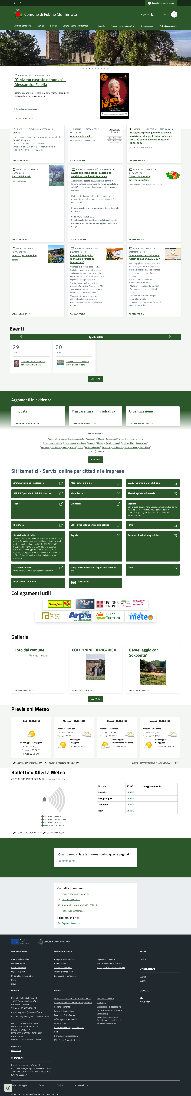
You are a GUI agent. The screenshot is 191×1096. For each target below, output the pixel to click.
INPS (56, 1031)
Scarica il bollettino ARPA (28, 832)
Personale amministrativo (22, 975)
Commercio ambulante (53, 443)
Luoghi (143, 976)
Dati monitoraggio (19, 1085)
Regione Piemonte (20, 3)
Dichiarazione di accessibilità (66, 1035)
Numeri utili (16, 1050)
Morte (65, 447)
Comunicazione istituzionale (75, 443)
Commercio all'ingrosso (115, 439)
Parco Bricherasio (21, 176)
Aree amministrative (20, 959)
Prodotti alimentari (92, 447)
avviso (16, 132)
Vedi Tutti (95, 459)
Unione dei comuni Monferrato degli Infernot (73, 1002)
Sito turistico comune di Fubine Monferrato (72, 998)
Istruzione (45, 447)
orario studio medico (81, 136)
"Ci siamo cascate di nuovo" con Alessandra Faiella (33, 363)
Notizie (143, 959)
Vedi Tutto (95, 378)
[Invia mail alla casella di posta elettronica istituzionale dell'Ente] (31, 1012)
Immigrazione (141, 443)
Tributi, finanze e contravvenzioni (111, 967)
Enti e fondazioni (18, 967)
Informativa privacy (105, 998)
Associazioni (90, 439)
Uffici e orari (16, 1046)
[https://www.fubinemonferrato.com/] (108, 616)
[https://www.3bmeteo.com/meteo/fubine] (140, 616)
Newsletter (145, 1001)
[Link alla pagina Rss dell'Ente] (141, 998)
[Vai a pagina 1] (83, 68)
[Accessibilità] (8, 1088)
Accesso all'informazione (57, 439)
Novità (40, 25)
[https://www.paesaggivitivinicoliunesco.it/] (134, 604)
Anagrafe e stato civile (64, 959)
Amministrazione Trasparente (109, 1010)
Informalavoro (60, 1023)
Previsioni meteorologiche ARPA (63, 762)
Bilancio (101, 439)
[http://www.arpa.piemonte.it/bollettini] (79, 616)
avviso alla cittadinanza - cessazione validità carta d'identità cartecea (91, 174)
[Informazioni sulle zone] (54, 779)
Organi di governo (19, 971)
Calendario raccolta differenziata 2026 (139, 178)
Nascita (73, 447)
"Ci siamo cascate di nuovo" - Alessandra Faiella (40, 82)
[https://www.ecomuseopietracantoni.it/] (51, 616)
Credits (60, 1085)
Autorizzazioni (60, 963)
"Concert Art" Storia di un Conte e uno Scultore (77, 363)
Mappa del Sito (81, 1085)
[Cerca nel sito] (173, 14)
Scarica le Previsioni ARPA (29, 762)
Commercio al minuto (135, 439)
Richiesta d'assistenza (106, 1023)
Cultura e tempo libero (63, 971)
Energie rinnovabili (113, 443)
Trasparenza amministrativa (122, 25)
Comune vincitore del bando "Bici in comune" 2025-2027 (144, 257)
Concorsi (91, 443)
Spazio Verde (118, 447)
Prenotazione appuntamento (109, 1020)
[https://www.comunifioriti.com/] (59, 604)
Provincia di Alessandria (64, 1010)
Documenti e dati (18, 963)
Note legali (101, 1002)
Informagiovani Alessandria (66, 1019)
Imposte (101, 25)
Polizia (80, 447)
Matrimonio (55, 447)
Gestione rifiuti (128, 443)
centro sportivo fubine (24, 255)
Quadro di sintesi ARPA (57, 832)
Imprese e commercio (106, 959)
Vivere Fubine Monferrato (75, 25)
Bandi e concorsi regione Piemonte (69, 1027)
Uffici (13, 984)
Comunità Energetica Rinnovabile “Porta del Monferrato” (82, 259)
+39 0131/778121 (27, 1008)
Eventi (143, 980)
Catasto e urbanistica (63, 967)
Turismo (92, 451)
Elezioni (100, 443)
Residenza (106, 447)
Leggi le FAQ (102, 1013)
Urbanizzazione (147, 25)
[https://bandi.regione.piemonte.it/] (107, 604)
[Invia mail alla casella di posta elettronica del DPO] (29, 1065)
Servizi (53, 25)
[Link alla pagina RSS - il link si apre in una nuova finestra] (152, 14)
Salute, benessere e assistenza (110, 963)
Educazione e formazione (65, 975)
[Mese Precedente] (21, 336)
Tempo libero (145, 447)
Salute (99, 451)
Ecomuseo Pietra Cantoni (65, 1015)
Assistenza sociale (77, 439)
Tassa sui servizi (131, 447)
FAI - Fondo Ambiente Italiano (67, 1040)
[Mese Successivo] (170, 336)
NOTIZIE (21, 75)
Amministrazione (22, 25)
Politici (14, 980)
